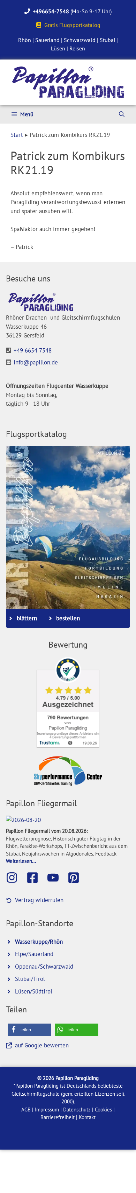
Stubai (107, 39)
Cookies (103, 1109)
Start (16, 135)
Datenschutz (77, 1109)
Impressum (47, 1109)
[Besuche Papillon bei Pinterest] (77, 877)
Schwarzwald (80, 39)
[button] (29, 1030)
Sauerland (47, 39)
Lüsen (58, 48)
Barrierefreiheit (57, 1117)
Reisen (77, 48)
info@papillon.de (36, 362)
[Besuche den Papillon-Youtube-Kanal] (56, 877)
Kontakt (87, 1117)
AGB (26, 1109)
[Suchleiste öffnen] (121, 114)
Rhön (24, 39)
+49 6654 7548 (33, 350)
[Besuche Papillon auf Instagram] (15, 877)
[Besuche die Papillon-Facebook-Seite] (36, 877)
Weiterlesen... (21, 860)
